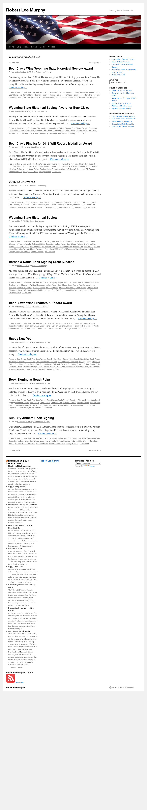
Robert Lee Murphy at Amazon (122, 90)
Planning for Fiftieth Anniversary (123, 59)
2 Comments (92, 97)
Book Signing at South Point (29, 379)
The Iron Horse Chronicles (68, 92)
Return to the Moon (118, 74)
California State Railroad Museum (123, 116)
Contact (51, 46)
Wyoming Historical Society (121, 108)
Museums (68, 204)
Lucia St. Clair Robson (55, 204)
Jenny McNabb (43, 366)
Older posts (14, 62)
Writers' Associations (57, 443)
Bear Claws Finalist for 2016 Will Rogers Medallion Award (50, 143)
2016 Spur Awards (22, 181)
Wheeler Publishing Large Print (43, 290)
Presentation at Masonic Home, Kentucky (22, 504)
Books (42, 46)
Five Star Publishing (26, 95)
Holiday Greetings (30, 366)
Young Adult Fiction (65, 97)
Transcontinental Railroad (28, 244)
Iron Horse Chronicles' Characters (69, 241)
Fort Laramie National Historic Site (124, 118)
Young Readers (80, 97)
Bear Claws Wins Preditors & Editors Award (40, 303)
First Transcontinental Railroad (56, 166)
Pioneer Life (78, 246)
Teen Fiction (83, 95)
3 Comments (50, 251)
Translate (92, 466)
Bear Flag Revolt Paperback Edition (20, 652)
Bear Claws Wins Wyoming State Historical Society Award (51, 68)
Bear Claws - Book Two (26, 92)
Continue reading (18, 87)
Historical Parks (41, 130)
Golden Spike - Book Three (88, 282)
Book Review (52, 359)
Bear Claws (13, 95)
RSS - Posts (19, 682)
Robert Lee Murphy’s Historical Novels (17, 462)
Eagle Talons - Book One (56, 164)
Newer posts (95, 62)
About (26, 46)
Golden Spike (95, 364)
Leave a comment (89, 207)
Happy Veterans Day (15, 566)
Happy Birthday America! (120, 62)
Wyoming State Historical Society (44, 97)
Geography (32, 128)
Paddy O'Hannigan (57, 366)
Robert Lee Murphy (25, 10)
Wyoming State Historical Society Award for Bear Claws (49, 107)
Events (34, 46)
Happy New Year (21, 338)
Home (11, 46)
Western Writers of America (41, 207)
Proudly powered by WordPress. (123, 687)
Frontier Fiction (41, 95)
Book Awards (41, 92)
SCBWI (32, 405)
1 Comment (56, 171)
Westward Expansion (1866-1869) (35, 133)
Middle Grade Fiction (70, 95)
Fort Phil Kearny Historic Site (122, 121)
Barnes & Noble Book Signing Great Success (41, 262)
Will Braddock (79, 169)
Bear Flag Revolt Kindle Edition (19, 631)
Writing (61, 128)
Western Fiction (24, 97)
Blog (19, 46)
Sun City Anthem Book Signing (31, 418)
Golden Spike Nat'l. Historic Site (123, 124)
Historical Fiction (54, 95)
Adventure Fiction (93, 92)
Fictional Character (84, 244)
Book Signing (52, 92)
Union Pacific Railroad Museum (123, 126)
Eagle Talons (38, 166)
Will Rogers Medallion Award (67, 290)
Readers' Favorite (22, 405)
